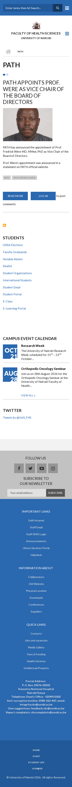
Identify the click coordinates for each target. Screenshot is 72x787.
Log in (43, 196)
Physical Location (36, 590)
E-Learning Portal (14, 308)
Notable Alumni (12, 259)
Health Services (36, 661)
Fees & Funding (36, 654)
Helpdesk (36, 554)
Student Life (36, 762)
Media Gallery (36, 647)
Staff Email (36, 527)
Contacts (36, 633)
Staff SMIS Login (36, 534)
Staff (36, 756)
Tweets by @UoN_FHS (17, 417)
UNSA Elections (13, 245)
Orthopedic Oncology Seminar (43, 368)
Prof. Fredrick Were (24, 177)
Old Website (36, 583)
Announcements (36, 541)
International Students (17, 280)
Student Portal (12, 294)
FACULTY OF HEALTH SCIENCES (36, 33)
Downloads (36, 597)
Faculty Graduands (15, 252)
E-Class (8, 301)
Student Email (11, 287)
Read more (18, 197)
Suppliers (36, 611)
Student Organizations (17, 273)
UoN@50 (37, 768)
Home (36, 750)
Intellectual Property (36, 668)
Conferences (36, 604)
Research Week (32, 345)
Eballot (7, 266)
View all (27, 395)
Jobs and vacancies (36, 640)
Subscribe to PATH (4, 225)
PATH (6, 177)
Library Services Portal (36, 548)
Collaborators (36, 577)
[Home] (36, 25)
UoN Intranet (36, 520)
